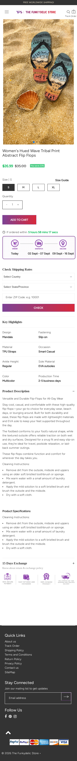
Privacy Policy (13, 663)
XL (53, 187)
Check (38, 308)
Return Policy (13, 659)
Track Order (70, 16)
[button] (34, 142)
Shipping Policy (14, 650)
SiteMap (10, 672)
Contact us (12, 667)
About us (10, 641)
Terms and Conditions (18, 654)
